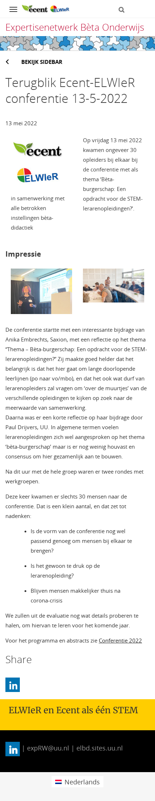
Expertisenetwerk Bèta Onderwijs (74, 27)
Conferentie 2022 (120, 640)
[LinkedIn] (12, 685)
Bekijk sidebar (41, 61)
